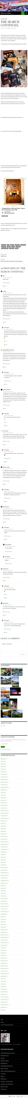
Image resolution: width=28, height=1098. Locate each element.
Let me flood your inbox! (8, 737)
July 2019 (2, 978)
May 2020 (3, 953)
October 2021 (3, 909)
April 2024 (3, 831)
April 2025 (3, 800)
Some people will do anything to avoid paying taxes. (12, 260)
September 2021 (4, 911)
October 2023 (3, 846)
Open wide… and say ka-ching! (6, 1081)
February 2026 (3, 774)
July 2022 (2, 885)
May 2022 (2, 890)
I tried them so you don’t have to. (7, 1084)
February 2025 (3, 805)
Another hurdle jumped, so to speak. (8, 1053)
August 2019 (3, 976)
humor (9, 246)
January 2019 (3, 994)
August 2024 (3, 820)
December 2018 (4, 997)
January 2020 (3, 963)
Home (2, 1019)
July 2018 (2, 1009)
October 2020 (3, 940)
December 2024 (4, 810)
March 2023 (3, 864)
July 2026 (2, 761)
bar (8, 244)
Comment (22, 654)
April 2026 (3, 769)
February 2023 (3, 867)
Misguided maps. (4, 1063)
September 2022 (4, 880)
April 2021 (2, 924)
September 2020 (4, 942)
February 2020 (3, 960)
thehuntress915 (6, 467)
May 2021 (2, 921)
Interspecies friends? (5, 1060)
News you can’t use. (4, 1068)
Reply (5, 286)
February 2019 (3, 991)
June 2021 (2, 919)
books (12, 244)
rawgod (4, 291)
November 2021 (4, 906)
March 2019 (3, 989)
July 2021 (2, 916)
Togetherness (4, 255)
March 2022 (3, 896)
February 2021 (3, 929)
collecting (23, 244)
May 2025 (2, 797)
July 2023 (2, 854)
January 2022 (3, 901)
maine (13, 246)
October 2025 (3, 784)
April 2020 (3, 955)
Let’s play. (2, 1058)
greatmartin (5, 568)
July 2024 (2, 823)
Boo (4, 275)
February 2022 (3, 898)
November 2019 (4, 968)
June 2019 (3, 981)
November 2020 (4, 937)
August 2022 (3, 883)
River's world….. (7, 13)
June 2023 (3, 857)
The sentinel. (3, 1073)
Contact (2, 1022)
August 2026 (3, 758)
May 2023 (2, 859)
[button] (6, 672)
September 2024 (4, 818)
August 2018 (3, 1007)
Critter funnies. (4, 1089)
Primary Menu (26, 13)
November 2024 (4, 813)
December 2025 (4, 779)
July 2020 (2, 947)
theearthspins (6, 506)
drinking (4, 246)
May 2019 (2, 984)
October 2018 (3, 1002)
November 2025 (4, 782)
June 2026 (3, 764)
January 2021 (3, 932)
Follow (3, 746)
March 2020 (3, 958)
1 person (8, 282)
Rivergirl (9, 28)
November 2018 (4, 999)
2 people (9, 458)
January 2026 (3, 776)
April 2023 (3, 862)
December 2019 (4, 965)
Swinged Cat (5, 603)
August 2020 (3, 945)
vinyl (17, 248)
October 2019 (3, 971)
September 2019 (4, 973)
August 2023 (3, 852)
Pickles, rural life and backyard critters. (8, 1071)
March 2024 (3, 833)
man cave (18, 246)
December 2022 (4, 872)
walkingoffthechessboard (8, 350)
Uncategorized (4, 18)
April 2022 (3, 893)
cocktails (17, 244)
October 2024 (3, 815)
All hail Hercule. (4, 1079)
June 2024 (3, 826)
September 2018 (4, 1004)
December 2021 (4, 903)
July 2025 (2, 792)
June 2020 (3, 950)
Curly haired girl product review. (7, 1066)
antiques (3, 244)
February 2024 (3, 836)
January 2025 (3, 808)
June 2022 (3, 888)
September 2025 (4, 787)
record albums (5, 248)
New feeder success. (5, 1055)
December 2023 (4, 841)
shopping (12, 248)
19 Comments (13, 28)
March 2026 (3, 771)
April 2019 (3, 986)
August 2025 (3, 789)
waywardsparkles (6, 389)
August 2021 (3, 914)
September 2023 (4, 849)
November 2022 (4, 875)
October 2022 (3, 877)
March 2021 (3, 927)
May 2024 (3, 828)
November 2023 (4, 844)
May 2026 (3, 766)
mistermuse (5, 430)
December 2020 (4, 934)
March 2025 (3, 802)
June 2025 (3, 795)
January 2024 (3, 839)
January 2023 (3, 870)
